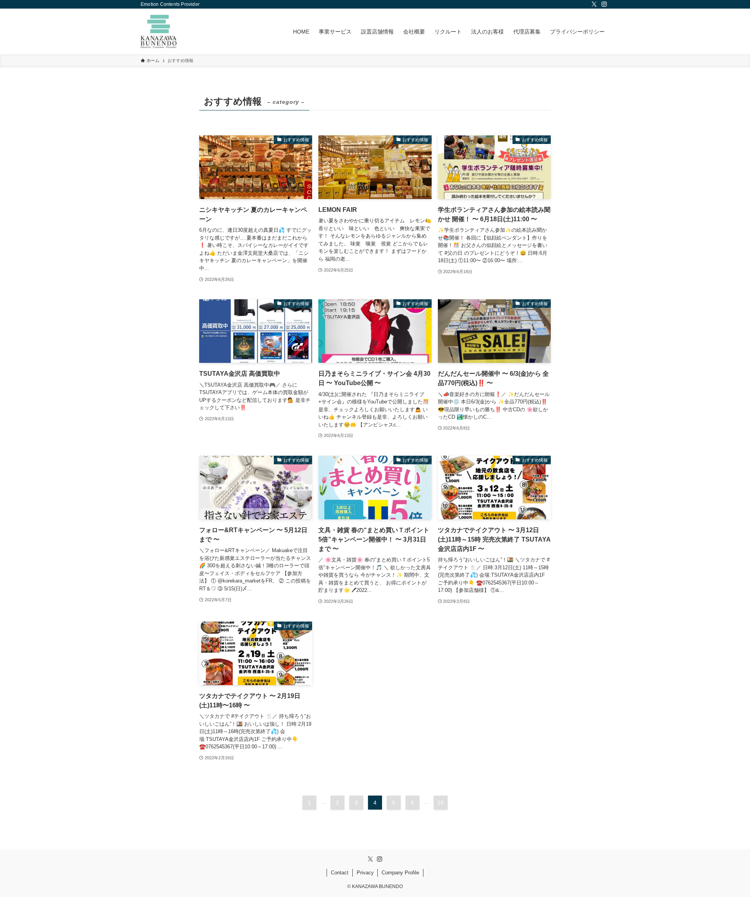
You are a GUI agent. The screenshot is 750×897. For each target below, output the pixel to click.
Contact (339, 873)
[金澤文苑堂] (159, 31)
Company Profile (400, 873)
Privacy (365, 873)
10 (441, 802)
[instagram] (604, 4)
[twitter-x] (594, 4)
